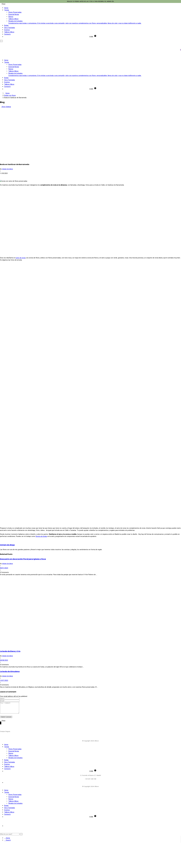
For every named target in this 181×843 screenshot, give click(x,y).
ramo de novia (20, 258)
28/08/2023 (4, 660)
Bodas (6, 25)
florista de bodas (41, 536)
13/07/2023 (4, 680)
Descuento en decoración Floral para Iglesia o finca (23, 559)
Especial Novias (13, 14)
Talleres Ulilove (13, 19)
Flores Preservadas (14, 12)
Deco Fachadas (9, 28)
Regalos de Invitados (74, 22)
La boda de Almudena (10, 671)
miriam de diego (7, 169)
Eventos (7, 30)
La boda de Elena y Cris (10, 651)
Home (6, 8)
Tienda (6, 10)
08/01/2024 (4, 568)
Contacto (7, 34)
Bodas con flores (10, 95)
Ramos (10, 17)
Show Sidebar (6, 107)
